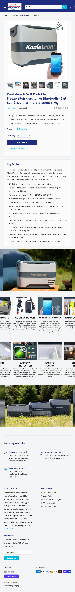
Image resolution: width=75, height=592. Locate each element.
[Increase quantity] (29, 135)
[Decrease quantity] (19, 135)
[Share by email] (66, 108)
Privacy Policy (47, 496)
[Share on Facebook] (55, 108)
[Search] (64, 7)
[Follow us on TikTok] (12, 571)
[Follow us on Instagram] (9, 571)
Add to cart (22, 142)
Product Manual (17, 148)
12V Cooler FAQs (48, 503)
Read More (8, 528)
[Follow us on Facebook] (5, 571)
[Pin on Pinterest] (59, 108)
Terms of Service (48, 492)
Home (6, 16)
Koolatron (12, 108)
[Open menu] (5, 7)
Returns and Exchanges (51, 499)
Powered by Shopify (11, 586)
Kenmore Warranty (49, 506)
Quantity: (11, 135)
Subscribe (11, 558)
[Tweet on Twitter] (63, 108)
